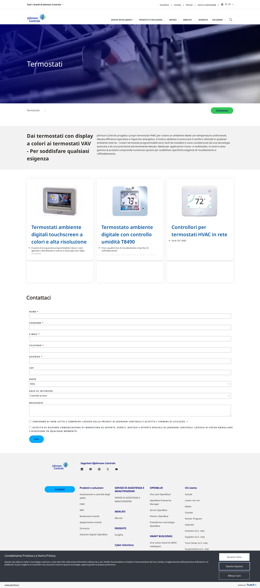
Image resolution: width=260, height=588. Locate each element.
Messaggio (36, 403)
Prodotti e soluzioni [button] (150, 19)
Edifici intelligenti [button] (121, 19)
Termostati (33, 110)
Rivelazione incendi (89, 516)
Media (188, 506)
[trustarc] (251, 585)
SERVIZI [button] (173, 19)
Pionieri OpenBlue (159, 516)
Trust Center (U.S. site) (196, 542)
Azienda (35, 357)
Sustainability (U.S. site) (197, 549)
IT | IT (228, 4)
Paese (32, 379)
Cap (31, 368)
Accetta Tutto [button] (234, 557)
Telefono (36, 345)
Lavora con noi (192, 500)
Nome (34, 312)
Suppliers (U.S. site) (195, 536)
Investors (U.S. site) (194, 530)
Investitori (164, 4)
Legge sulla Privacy (12, 585)
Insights (203, 19)
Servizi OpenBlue (158, 510)
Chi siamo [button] (217, 19)
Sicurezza (84, 528)
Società (188, 494)
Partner (189, 4)
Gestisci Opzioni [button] (234, 566)
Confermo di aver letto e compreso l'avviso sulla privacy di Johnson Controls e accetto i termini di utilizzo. (110, 421)
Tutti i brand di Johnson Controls (44, 4)
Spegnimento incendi (91, 522)
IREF (82, 510)
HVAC (82, 504)
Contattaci (222, 110)
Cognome (36, 323)
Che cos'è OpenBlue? (160, 494)
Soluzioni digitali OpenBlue (93, 534)
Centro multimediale (207, 4)
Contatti (60, 489)
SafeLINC (189, 524)
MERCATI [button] (187, 19)
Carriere (177, 4)
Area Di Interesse (41, 391)
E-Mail (34, 334)
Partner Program (193, 518)
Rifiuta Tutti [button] (234, 575)
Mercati (118, 518)
